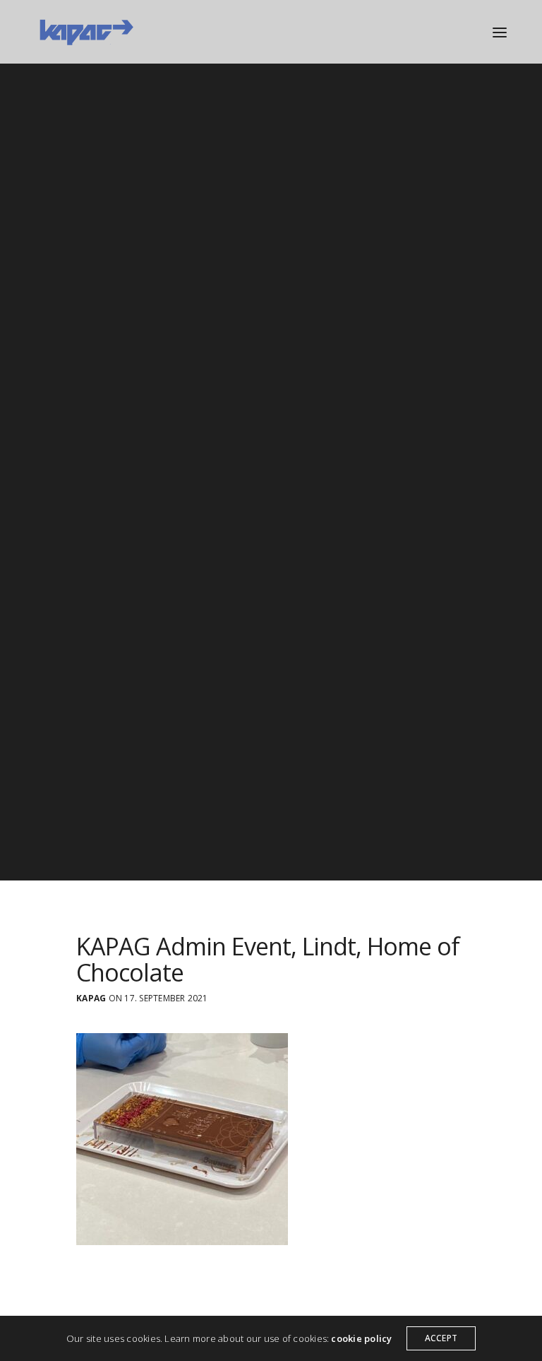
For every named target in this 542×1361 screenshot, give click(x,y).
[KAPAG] (85, 31)
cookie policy (361, 1338)
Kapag (91, 998)
